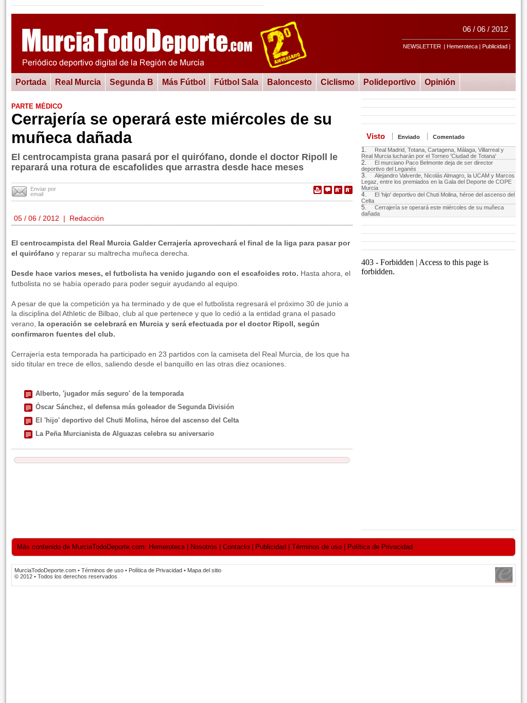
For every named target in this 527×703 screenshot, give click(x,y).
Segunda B (131, 81)
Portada (30, 81)
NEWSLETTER (422, 46)
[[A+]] (338, 190)
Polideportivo (389, 81)
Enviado (409, 137)
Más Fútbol (183, 81)
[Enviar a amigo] (19, 192)
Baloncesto (289, 81)
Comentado (449, 137)
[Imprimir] (317, 190)
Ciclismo (338, 81)
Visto (375, 136)
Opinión (440, 81)
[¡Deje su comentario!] (328, 190)
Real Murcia (78, 81)
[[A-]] (348, 190)
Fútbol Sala (236, 81)
